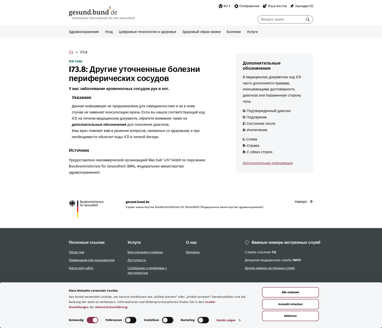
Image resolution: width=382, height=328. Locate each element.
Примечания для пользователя (92, 260)
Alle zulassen (290, 292)
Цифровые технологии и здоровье (147, 32)
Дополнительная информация (268, 163)
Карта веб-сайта (81, 268)
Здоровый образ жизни (201, 32)
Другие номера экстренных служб (270, 268)
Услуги (252, 32)
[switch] (130, 320)
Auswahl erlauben (290, 304)
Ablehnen (290, 316)
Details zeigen (226, 320)
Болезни (234, 32)
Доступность (137, 260)
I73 (71, 52)
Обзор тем (76, 252)
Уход (109, 32)
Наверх (301, 201)
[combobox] (280, 19)
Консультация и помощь (145, 252)
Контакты (193, 252)
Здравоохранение (84, 32)
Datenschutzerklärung (111, 307)
